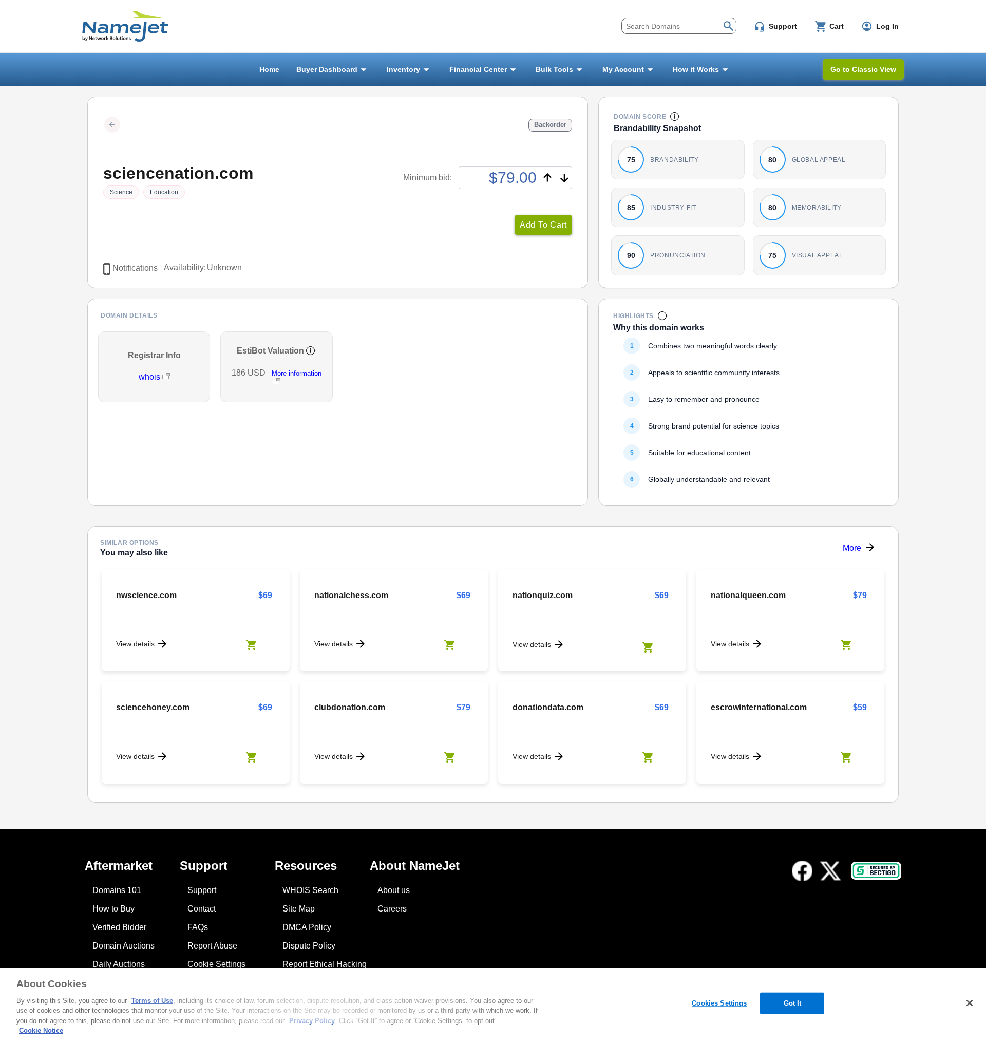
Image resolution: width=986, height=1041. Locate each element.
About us (393, 890)
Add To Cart (543, 224)
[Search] (728, 24)
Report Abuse (212, 945)
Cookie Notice (41, 1030)
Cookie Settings (216, 964)
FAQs (197, 927)
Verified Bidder (119, 927)
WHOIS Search (310, 890)
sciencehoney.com (152, 707)
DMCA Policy (306, 927)
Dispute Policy (308, 945)
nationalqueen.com (748, 595)
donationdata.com (548, 707)
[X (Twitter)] (830, 871)
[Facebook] (802, 871)
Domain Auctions (123, 945)
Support (201, 890)
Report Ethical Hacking (324, 964)
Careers (392, 908)
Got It (793, 1003)
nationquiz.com (543, 595)
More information (296, 373)
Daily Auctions (118, 964)
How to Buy (113, 908)
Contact (201, 908)
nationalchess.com (351, 595)
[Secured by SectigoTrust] (876, 871)
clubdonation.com (349, 707)
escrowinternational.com (759, 707)
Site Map (298, 908)
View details (135, 644)
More (852, 548)
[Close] (969, 1003)
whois (150, 377)
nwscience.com (146, 595)
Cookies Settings (719, 1003)
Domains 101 (116, 890)
